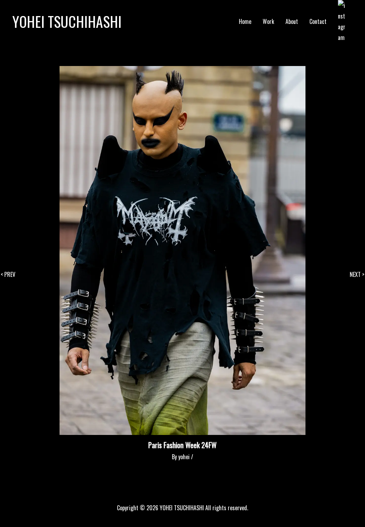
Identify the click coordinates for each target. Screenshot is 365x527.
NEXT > (357, 274)
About (292, 21)
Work (268, 21)
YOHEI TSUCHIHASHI (67, 21)
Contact (318, 21)
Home (245, 21)
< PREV (8, 274)
